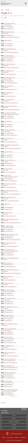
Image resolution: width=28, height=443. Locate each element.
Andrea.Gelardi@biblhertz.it (10, 349)
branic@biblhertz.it (8, 157)
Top (25, 409)
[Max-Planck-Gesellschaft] (8, 433)
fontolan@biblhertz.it (9, 295)
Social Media (5, 412)
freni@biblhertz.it (8, 320)
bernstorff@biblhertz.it (9, 118)
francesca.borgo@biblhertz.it (10, 135)
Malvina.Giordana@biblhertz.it (11, 356)
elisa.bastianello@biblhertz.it (10, 82)
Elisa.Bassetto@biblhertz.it (10, 74)
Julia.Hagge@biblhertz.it (9, 377)
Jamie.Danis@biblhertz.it (10, 216)
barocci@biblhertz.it (8, 45)
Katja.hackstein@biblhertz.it (10, 369)
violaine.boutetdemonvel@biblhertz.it (12, 148)
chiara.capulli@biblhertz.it (10, 172)
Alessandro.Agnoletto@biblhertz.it (12, 37)
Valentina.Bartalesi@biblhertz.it (11, 52)
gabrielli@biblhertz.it (9, 334)
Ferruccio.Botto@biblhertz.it (10, 141)
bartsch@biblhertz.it (8, 60)
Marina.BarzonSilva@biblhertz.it (11, 67)
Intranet (14, 418)
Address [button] (3, 402)
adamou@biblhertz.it (9, 28)
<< (10, 396)
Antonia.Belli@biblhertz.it (10, 96)
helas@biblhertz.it (8, 386)
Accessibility (14, 424)
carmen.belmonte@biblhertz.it (11, 102)
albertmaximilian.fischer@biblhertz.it (12, 273)
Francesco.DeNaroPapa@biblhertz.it (12, 222)
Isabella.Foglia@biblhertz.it (10, 286)
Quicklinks (4, 410)
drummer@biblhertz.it (9, 254)
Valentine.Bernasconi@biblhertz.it (12, 109)
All (5, 17)
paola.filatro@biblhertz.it (9, 266)
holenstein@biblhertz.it (9, 394)
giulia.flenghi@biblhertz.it (10, 280)
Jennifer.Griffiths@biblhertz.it (10, 362)
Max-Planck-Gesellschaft (14, 421)
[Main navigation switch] (25, 3)
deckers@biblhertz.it (8, 231)
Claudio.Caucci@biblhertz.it (10, 180)
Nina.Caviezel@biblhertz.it (10, 187)
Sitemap (17, 437)
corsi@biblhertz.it (8, 209)
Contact (14, 415)
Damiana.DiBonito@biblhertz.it (11, 246)
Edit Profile (14, 427)
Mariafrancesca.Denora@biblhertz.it (12, 239)
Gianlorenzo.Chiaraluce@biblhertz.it (12, 194)
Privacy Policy (10, 437)
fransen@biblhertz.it (8, 303)
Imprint (3, 437)
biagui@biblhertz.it (8, 126)
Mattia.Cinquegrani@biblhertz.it (11, 200)
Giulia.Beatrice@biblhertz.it (10, 89)
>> (17, 396)
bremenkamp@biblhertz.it (10, 165)
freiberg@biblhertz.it (8, 312)
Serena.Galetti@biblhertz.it (10, 342)
